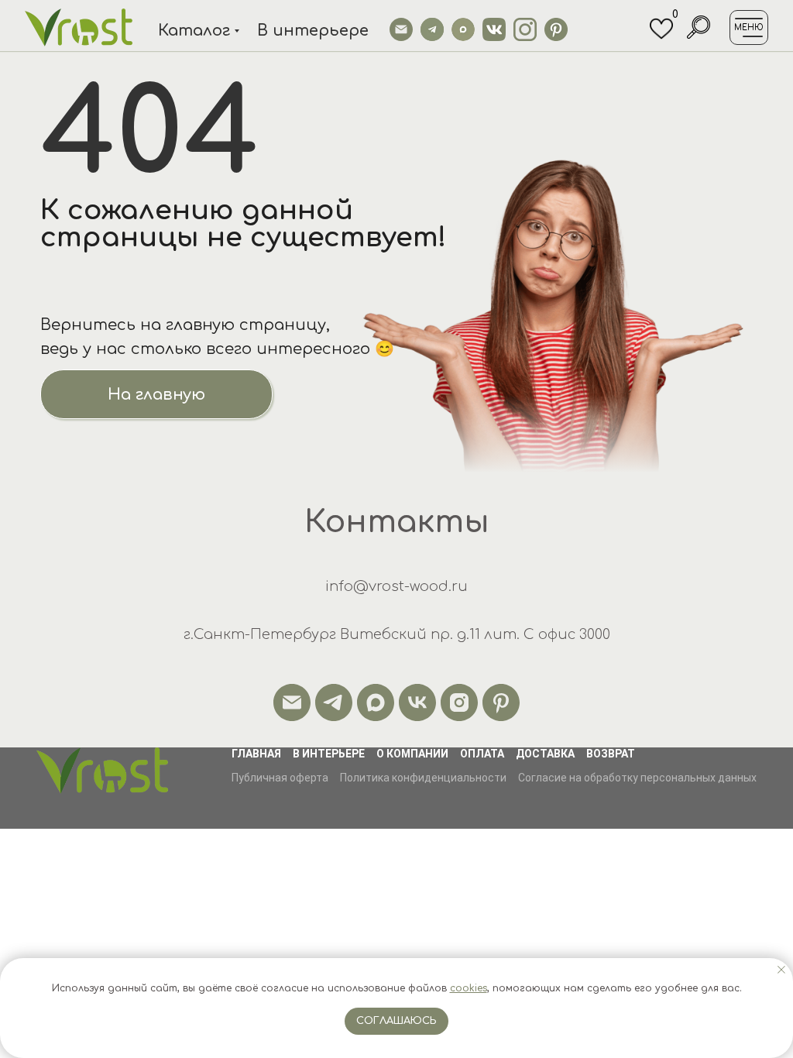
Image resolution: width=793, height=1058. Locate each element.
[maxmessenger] (375, 702)
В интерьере (329, 753)
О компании (412, 753)
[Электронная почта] (292, 702)
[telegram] (333, 702)
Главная (256, 753)
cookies (468, 988)
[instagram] (459, 702)
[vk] (417, 702)
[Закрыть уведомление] (781, 969)
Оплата (482, 753)
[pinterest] (501, 702)
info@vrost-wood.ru (396, 586)
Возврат (610, 753)
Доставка (545, 753)
